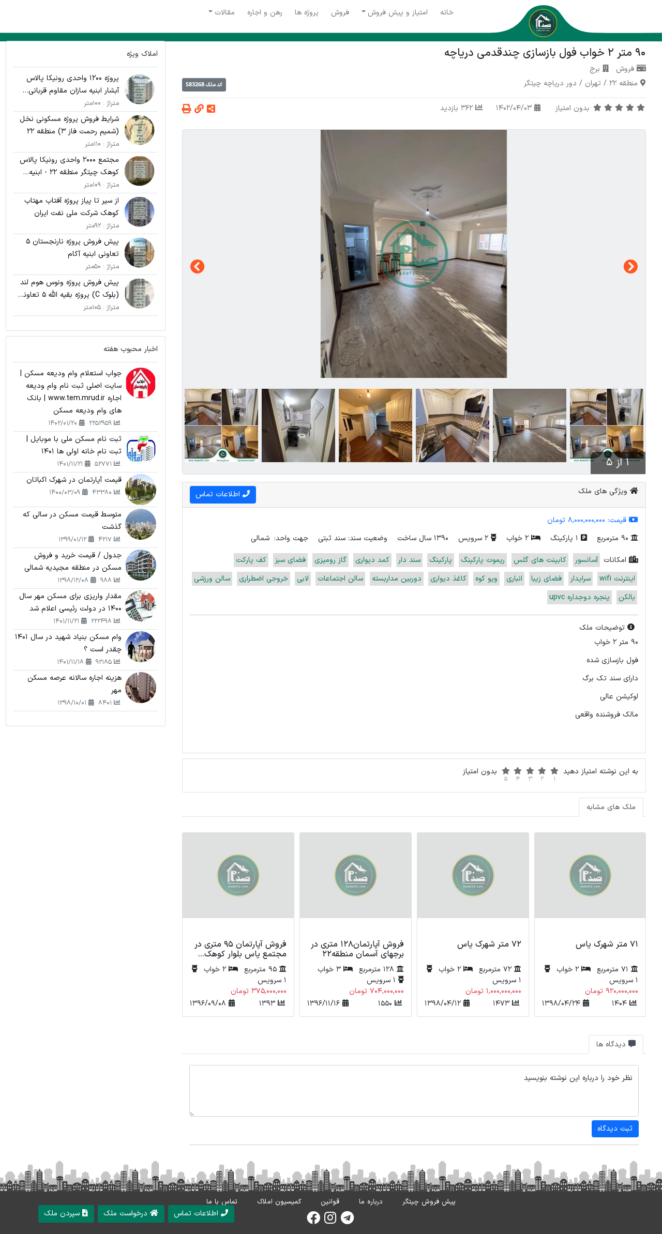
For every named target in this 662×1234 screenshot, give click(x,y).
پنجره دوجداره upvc (579, 597)
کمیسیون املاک (279, 1202)
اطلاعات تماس (219, 494)
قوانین (330, 1202)
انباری (514, 578)
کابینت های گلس (540, 560)
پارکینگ (440, 560)
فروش (340, 12)
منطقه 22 (623, 83)
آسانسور (586, 560)
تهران (593, 83)
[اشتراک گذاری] (211, 110)
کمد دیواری (372, 560)
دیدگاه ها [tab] (612, 1044)
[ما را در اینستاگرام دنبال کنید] (330, 1221)
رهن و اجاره (264, 12)
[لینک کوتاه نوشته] (199, 110)
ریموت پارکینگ (483, 560)
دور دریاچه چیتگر (550, 83)
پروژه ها (307, 12)
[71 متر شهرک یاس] (590, 884)
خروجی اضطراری (263, 578)
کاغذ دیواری (448, 578)
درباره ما (371, 1202)
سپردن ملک (63, 1213)
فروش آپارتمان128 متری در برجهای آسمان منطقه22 (357, 949)
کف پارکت (251, 560)
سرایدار (580, 578)
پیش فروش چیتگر (429, 1202)
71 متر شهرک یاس (607, 944)
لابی (303, 578)
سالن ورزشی (212, 578)
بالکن (627, 597)
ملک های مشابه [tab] (611, 807)
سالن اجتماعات (340, 578)
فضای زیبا (546, 578)
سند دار (409, 560)
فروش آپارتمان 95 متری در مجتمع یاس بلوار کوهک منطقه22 (240, 954)
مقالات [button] (225, 12)
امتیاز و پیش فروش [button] (398, 12)
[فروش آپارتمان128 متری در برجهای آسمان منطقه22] (355, 884)
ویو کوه (486, 578)
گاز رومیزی (330, 560)
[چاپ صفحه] (186, 110)
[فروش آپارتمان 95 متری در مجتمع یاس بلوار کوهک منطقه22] (238, 884)
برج (595, 69)
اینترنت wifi (617, 578)
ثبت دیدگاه (615, 1128)
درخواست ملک (126, 1213)
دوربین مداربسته (397, 578)
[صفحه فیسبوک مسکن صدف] (313, 1221)
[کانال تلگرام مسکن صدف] (347, 1221)
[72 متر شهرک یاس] (473, 884)
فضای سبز (290, 560)
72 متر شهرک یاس (489, 944)
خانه (447, 12)
